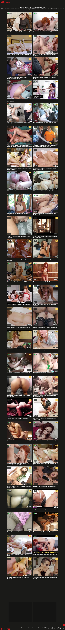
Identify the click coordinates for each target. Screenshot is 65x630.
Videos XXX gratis (38, 627)
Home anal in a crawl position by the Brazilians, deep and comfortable (19, 100)
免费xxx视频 (61, 628)
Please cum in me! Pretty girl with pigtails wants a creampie (44, 305)
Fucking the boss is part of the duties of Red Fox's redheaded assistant (44, 169)
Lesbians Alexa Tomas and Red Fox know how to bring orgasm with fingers (19, 169)
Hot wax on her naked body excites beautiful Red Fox (45, 531)
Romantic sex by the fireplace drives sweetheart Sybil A (19, 441)
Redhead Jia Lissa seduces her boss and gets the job (19, 54)
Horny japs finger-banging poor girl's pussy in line (44, 486)
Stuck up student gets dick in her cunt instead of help (45, 327)
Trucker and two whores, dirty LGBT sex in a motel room (18, 373)
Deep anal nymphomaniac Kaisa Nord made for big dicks (44, 78)
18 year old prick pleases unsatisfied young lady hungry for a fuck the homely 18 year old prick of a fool (19, 146)
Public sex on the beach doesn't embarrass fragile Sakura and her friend (44, 396)
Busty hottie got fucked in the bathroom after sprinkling (43, 373)
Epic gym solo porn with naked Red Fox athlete (43, 281)
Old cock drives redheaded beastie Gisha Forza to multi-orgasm (44, 55)
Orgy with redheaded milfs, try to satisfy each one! (18, 304)
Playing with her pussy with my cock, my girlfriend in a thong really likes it (19, 532)
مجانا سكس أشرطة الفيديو (54, 628)
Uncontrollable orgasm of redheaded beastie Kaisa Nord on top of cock (44, 214)
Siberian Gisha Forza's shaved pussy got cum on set (45, 554)
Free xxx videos (31, 627)
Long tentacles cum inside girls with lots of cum (44, 509)
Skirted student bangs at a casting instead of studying (45, 440)
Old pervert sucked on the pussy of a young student (18, 190)
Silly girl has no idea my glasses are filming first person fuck (18, 578)
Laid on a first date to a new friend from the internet (18, 327)
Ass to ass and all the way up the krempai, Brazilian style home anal (18, 396)
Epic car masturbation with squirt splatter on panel (44, 122)
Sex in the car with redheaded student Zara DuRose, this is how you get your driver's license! (45, 146)
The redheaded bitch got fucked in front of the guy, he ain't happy (45, 578)
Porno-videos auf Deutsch (54, 627)
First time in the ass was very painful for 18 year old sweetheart (18, 237)
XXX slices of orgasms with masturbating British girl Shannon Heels (45, 419)
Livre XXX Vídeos (45, 627)
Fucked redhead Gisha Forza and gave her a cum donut (18, 555)
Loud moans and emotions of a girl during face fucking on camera (19, 260)
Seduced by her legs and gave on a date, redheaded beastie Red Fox (45, 237)
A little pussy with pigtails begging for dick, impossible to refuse (19, 282)
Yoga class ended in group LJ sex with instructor (44, 100)
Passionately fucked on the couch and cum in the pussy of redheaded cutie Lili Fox (18, 464)
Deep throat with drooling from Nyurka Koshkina (44, 350)
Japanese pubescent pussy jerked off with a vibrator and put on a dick (19, 487)
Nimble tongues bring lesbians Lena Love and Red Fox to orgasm (45, 464)
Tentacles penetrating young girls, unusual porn (17, 418)
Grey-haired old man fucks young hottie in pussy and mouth (45, 32)
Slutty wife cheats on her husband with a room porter (19, 350)
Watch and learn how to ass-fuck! (14, 509)
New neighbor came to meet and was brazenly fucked (19, 31)
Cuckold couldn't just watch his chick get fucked (44, 259)
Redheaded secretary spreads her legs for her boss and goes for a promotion (18, 123)
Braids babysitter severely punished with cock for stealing (18, 214)
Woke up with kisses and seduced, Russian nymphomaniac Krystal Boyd (16, 78)
